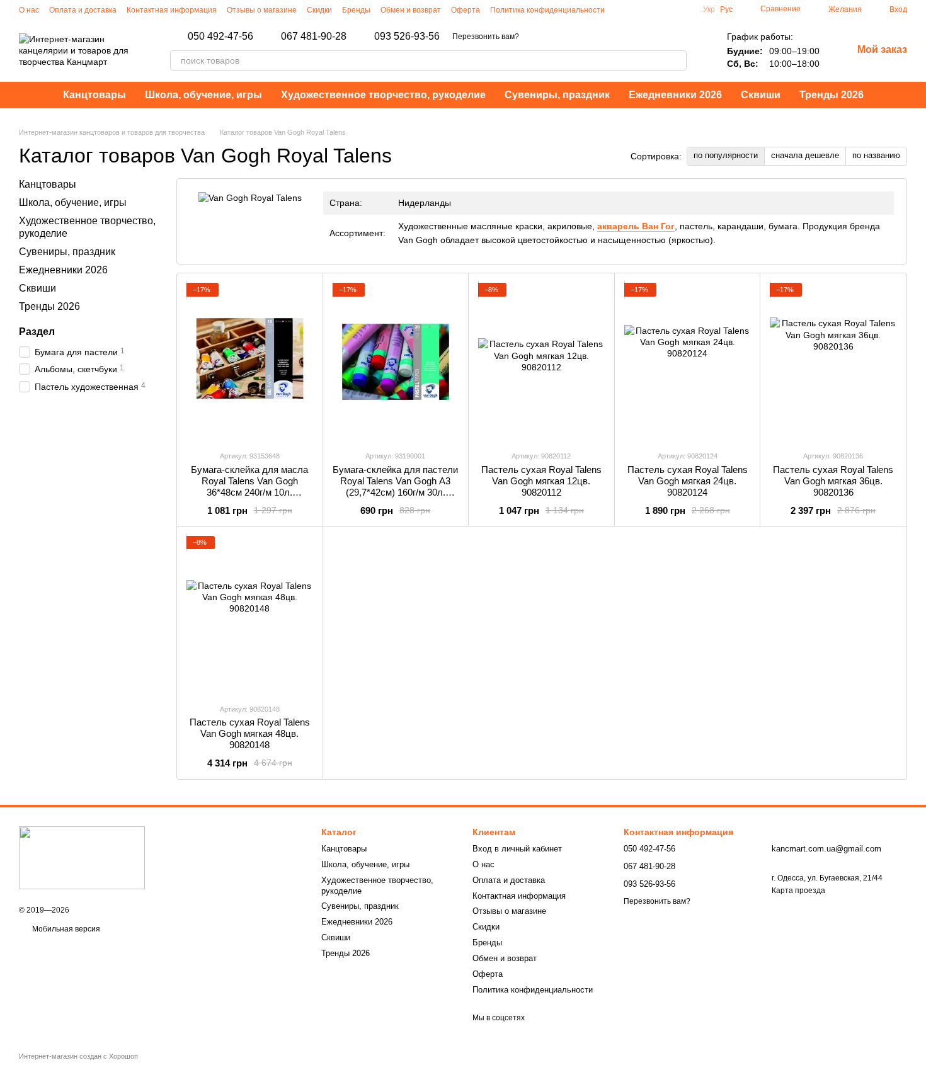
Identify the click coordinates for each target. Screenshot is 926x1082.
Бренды (356, 10)
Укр (709, 9)
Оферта (465, 10)
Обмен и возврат (410, 10)
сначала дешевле (805, 155)
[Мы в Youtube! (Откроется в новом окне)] (653, 9)
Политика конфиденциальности (547, 10)
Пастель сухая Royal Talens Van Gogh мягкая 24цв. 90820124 (687, 481)
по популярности (726, 155)
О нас (29, 10)
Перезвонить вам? (485, 36)
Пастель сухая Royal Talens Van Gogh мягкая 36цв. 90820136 (833, 481)
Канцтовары (94, 94)
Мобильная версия (65, 929)
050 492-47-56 (220, 36)
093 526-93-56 (407, 36)
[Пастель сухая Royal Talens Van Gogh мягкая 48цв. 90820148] (249, 614)
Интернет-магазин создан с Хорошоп (78, 1056)
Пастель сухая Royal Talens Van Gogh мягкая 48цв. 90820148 (250, 733)
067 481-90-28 (313, 36)
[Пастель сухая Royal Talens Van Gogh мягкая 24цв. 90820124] (687, 361)
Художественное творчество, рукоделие (383, 94)
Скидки (319, 10)
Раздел (37, 332)
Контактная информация (172, 10)
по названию (876, 155)
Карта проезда (798, 890)
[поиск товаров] (676, 60)
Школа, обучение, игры (203, 94)
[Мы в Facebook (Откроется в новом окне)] (637, 9)
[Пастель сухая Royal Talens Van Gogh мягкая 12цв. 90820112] (541, 361)
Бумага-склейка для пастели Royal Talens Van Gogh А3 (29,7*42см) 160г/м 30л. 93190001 (395, 486)
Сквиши (760, 94)
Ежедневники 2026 (675, 94)
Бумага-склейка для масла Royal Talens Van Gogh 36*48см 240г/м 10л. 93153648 (249, 486)
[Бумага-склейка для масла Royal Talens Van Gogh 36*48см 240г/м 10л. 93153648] (249, 361)
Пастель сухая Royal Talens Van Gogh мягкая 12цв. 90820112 (541, 481)
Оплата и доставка (83, 10)
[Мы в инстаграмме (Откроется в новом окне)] (622, 9)
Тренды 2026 (831, 94)
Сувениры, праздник (557, 94)
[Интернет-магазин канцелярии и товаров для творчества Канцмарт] (82, 857)
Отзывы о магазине (262, 10)
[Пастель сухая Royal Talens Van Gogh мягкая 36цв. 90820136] (833, 361)
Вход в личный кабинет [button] (517, 848)
